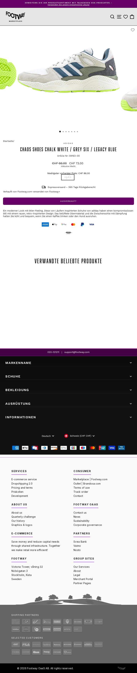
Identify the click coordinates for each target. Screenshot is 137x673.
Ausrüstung (18, 403)
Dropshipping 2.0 (21, 483)
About (77, 570)
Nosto (77, 550)
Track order (80, 491)
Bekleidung (17, 390)
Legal (76, 574)
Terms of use (81, 487)
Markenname (18, 363)
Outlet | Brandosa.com (87, 483)
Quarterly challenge (23, 516)
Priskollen (17, 491)
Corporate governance (87, 524)
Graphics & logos (21, 524)
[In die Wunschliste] (132, 30)
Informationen (20, 417)
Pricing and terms (22, 487)
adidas (69, 143)
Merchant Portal (83, 579)
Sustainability (81, 520)
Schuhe (13, 376)
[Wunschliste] (125, 16)
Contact (78, 495)
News (76, 516)
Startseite (8, 141)
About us (16, 512)
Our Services (81, 566)
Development (19, 495)
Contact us (80, 512)
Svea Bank (80, 541)
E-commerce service (24, 479)
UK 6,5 (67, 177)
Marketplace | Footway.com (90, 479)
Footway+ (54, 191)
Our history (18, 520)
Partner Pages (82, 583)
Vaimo (77, 545)
